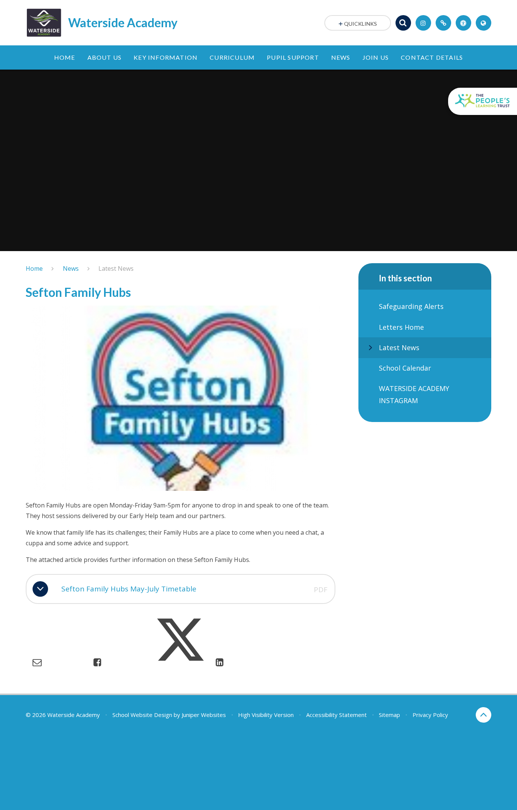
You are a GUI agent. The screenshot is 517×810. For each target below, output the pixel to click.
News (71, 268)
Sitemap (389, 714)
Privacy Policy (430, 714)
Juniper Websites (204, 714)
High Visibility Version (266, 714)
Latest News (116, 268)
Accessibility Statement (336, 714)
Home (34, 268)
